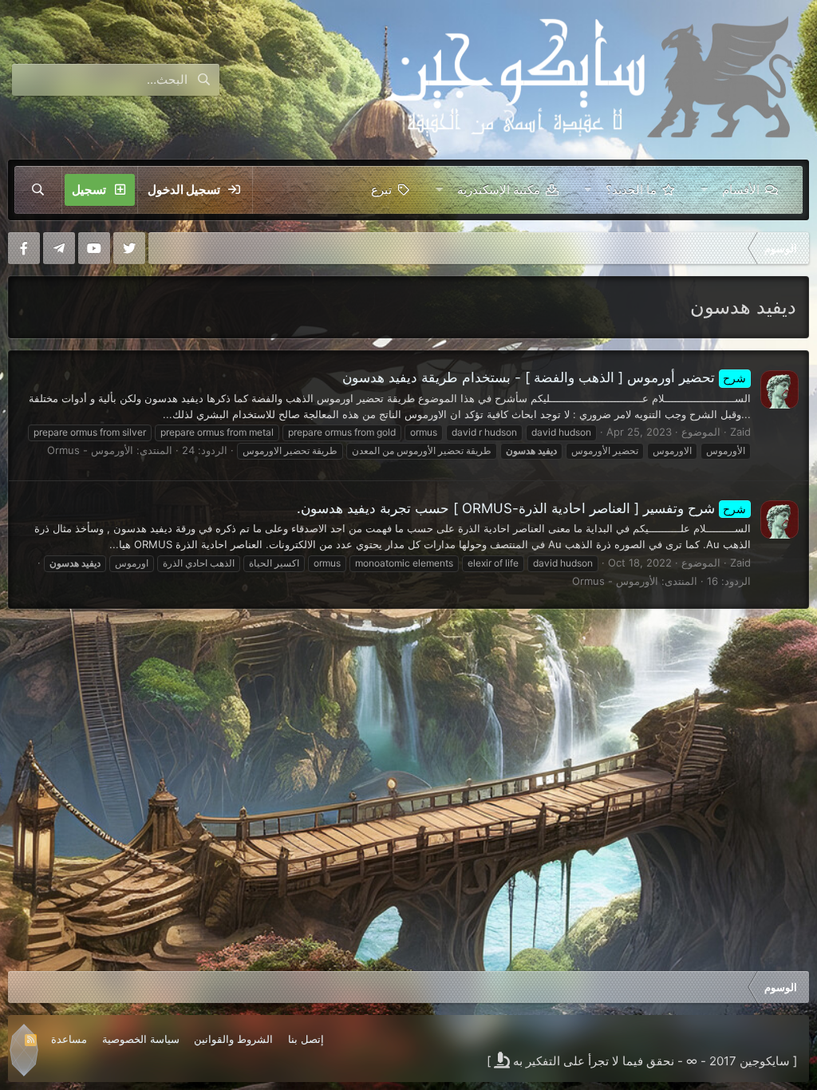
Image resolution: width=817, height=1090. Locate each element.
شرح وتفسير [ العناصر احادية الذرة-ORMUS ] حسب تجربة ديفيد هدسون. (522, 508)
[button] (704, 190)
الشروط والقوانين (233, 1039)
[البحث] (38, 190)
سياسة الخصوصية (141, 1039)
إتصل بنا (306, 1039)
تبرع (381, 189)
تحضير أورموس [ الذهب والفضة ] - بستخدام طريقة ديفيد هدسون (544, 377)
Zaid (740, 431)
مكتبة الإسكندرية (498, 189)
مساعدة (69, 1039)
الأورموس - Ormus (90, 450)
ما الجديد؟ (631, 189)
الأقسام (741, 189)
